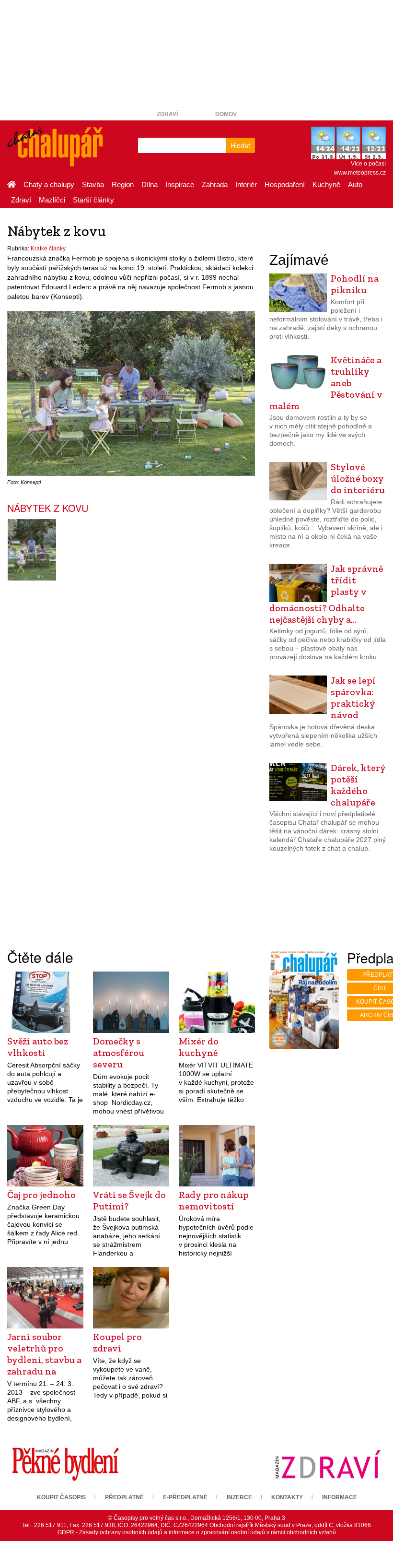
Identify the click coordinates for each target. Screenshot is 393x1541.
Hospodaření (285, 184)
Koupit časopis (61, 1497)
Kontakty (287, 1497)
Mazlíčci (52, 200)
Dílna (149, 184)
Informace (339, 1497)
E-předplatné (185, 1497)
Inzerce (239, 1497)
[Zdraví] (327, 1463)
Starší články (93, 200)
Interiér (246, 184)
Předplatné (124, 1497)
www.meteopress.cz (360, 172)
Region (123, 184)
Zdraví (167, 114)
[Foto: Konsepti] (32, 550)
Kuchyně (326, 184)
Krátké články (48, 248)
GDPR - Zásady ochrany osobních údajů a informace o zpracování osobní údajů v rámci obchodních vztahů (197, 1532)
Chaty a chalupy (48, 184)
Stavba (93, 184)
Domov (226, 114)
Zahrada (215, 184)
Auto (355, 184)
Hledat (240, 145)
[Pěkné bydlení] (65, 1463)
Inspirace (179, 184)
